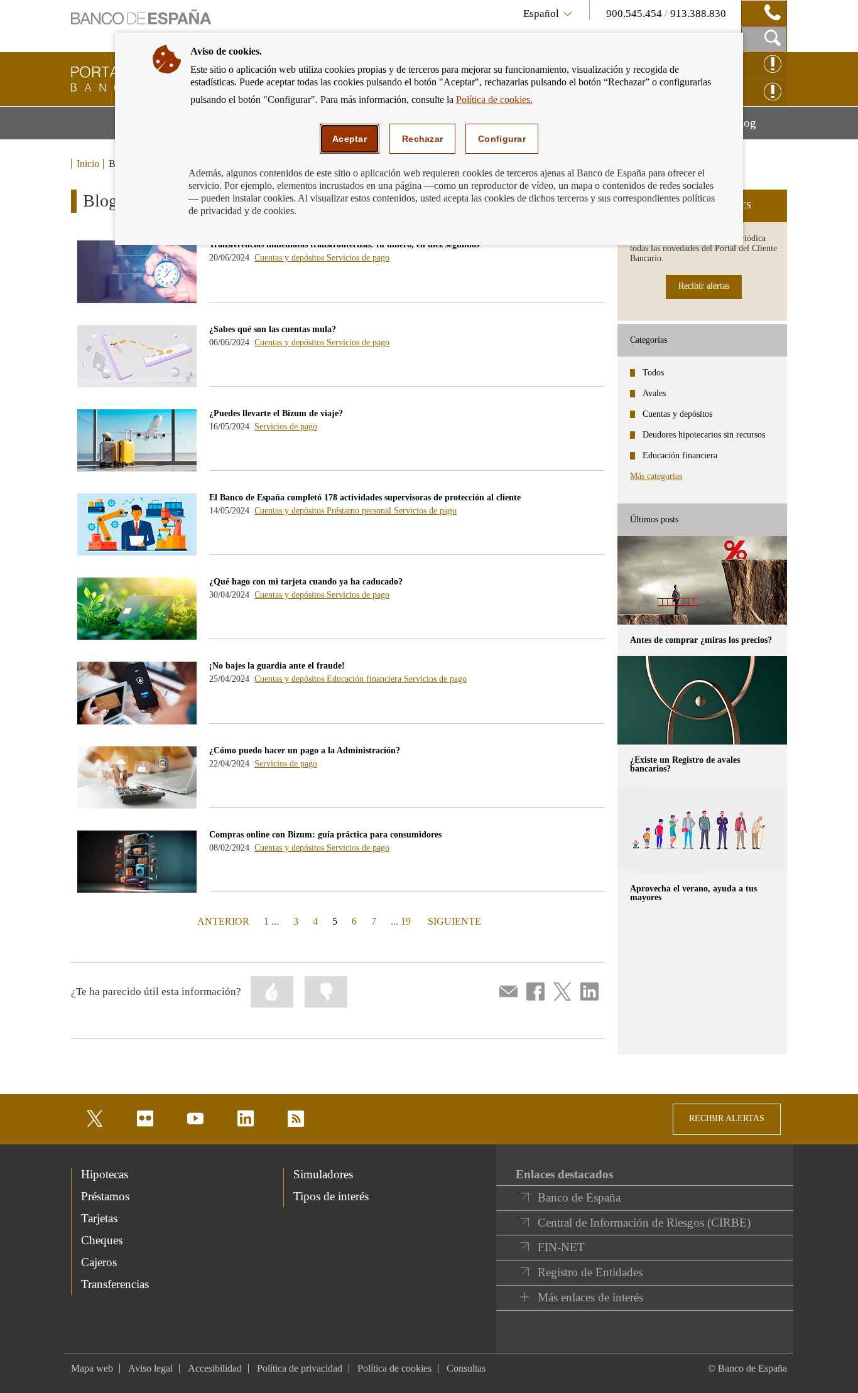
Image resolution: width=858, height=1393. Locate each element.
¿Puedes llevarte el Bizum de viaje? (276, 413)
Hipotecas (104, 1174)
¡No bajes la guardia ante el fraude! (277, 665)
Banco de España (579, 1197)
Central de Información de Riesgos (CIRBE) (644, 1222)
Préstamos (105, 1196)
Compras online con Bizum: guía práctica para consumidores (325, 834)
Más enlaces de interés (590, 1297)
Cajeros (99, 1262)
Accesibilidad (215, 1368)
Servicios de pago (358, 257)
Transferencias (115, 1284)
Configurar (502, 139)
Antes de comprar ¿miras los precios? (701, 640)
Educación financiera (365, 679)
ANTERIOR (222, 921)
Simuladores (323, 1174)
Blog (759, 127)
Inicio (88, 164)
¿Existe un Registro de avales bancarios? (685, 764)
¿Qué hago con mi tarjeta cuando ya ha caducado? (306, 581)
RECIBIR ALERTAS (726, 1118)
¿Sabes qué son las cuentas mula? (272, 329)
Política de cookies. (494, 99)
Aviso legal (150, 1368)
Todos (653, 372)
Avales (654, 393)
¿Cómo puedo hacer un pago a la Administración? (304, 750)
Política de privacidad (299, 1368)
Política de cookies (394, 1368)
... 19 (401, 921)
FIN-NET (561, 1247)
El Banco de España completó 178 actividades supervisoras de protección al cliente (365, 497)
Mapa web (92, 1368)
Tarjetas (99, 1218)
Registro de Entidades (590, 1272)
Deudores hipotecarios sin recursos (704, 434)
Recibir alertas (703, 286)
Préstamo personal (360, 510)
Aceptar (349, 139)
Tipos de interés (331, 1196)
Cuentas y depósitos (290, 257)
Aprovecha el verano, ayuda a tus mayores (693, 893)
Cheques (101, 1240)
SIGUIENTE (453, 921)
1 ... (271, 921)
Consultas (466, 1368)
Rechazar (422, 139)
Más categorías (656, 476)
